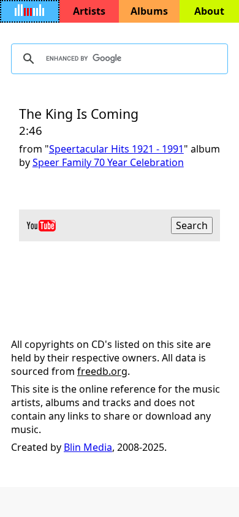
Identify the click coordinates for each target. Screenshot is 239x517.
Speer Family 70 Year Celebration (108, 162)
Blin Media (88, 447)
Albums (149, 11)
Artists (89, 11)
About (209, 11)
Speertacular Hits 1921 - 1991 (116, 149)
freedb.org (102, 371)
